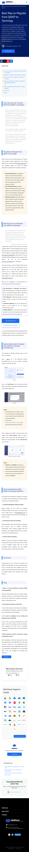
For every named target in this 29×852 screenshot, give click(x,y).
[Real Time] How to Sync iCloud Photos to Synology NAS (13, 770)
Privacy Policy (10, 848)
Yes (11, 675)
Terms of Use (18, 848)
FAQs (5, 92)
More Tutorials (8, 774)
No (18, 675)
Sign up (8, 359)
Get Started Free (8, 51)
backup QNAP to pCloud (7, 278)
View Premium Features (10, 325)
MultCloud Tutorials (9, 6)
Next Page (6, 656)
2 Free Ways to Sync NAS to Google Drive (13, 773)
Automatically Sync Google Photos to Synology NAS (14, 767)
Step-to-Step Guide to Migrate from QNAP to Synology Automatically (14, 81)
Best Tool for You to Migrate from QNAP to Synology (14, 77)
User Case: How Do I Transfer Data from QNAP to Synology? (15, 71)
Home (4, 6)
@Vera (11, 46)
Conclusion (6, 90)
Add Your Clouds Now (19, 736)
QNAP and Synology (20, 163)
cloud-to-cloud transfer (7, 261)
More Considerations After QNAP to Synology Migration (14, 87)
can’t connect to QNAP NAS (8, 255)
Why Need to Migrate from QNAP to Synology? (15, 75)
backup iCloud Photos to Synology (13, 422)
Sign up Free (14, 754)
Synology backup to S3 (20, 512)
